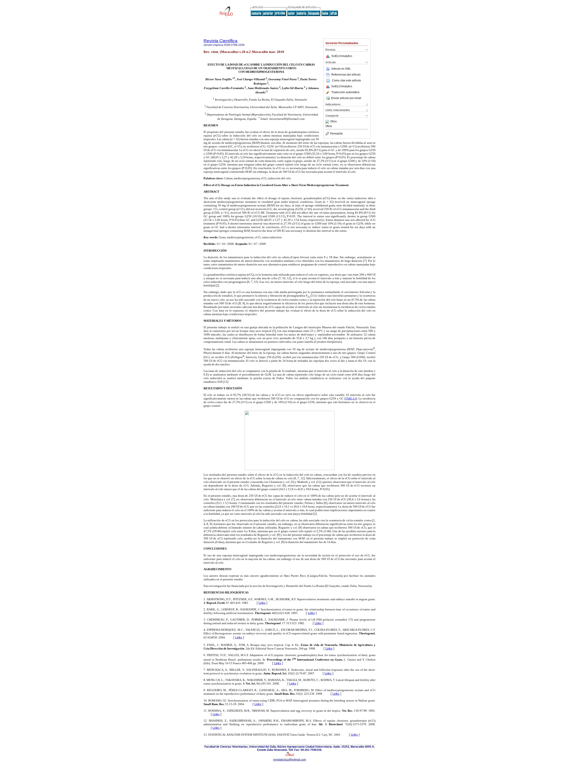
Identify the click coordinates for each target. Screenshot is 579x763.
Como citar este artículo (346, 80)
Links (262, 603)
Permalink (336, 133)
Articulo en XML (341, 68)
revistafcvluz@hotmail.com (289, 759)
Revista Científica (220, 40)
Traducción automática (345, 92)
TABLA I (350, 398)
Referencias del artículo (346, 74)
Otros (333, 121)
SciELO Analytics (341, 56)
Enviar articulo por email (346, 98)
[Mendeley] (327, 121)
